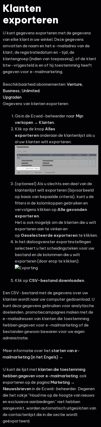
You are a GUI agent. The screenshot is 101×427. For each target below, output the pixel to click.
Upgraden (12, 97)
